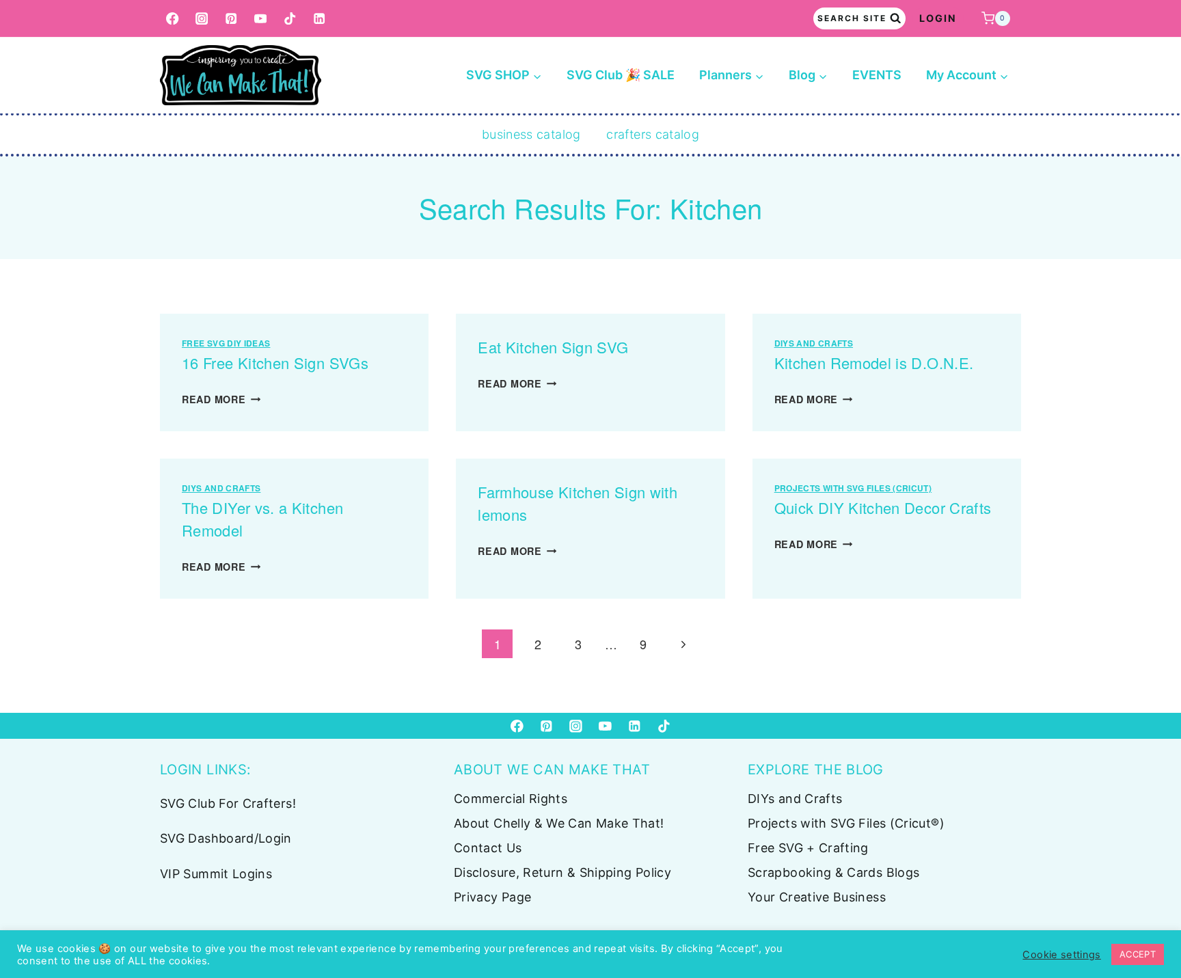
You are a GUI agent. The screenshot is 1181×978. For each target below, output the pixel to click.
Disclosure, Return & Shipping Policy (562, 872)
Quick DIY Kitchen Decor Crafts (883, 507)
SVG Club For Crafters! (228, 803)
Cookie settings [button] (1061, 955)
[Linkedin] (319, 18)
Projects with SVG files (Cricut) (853, 488)
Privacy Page (492, 897)
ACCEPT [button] (1137, 954)
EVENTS (876, 75)
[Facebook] (172, 18)
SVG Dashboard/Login (226, 838)
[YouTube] (260, 18)
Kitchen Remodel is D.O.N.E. (874, 362)
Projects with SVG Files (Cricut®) (846, 823)
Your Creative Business (817, 897)
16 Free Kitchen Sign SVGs (275, 362)
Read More (221, 399)
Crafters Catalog (652, 134)
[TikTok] (290, 18)
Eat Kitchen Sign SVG (553, 346)
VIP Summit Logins (216, 874)
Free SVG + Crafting (808, 848)
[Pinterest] (231, 18)
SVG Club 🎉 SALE (621, 75)
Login (938, 18)
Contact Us (488, 848)
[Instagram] (202, 18)
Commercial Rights (510, 798)
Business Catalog (531, 134)
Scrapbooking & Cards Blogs (833, 872)
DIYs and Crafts (813, 343)
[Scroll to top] (1148, 924)
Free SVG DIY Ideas (226, 343)
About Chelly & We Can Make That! (559, 823)
